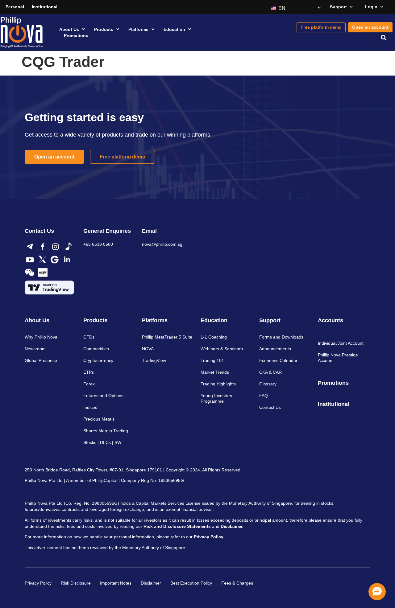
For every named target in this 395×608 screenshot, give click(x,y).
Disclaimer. (232, 526)
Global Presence (41, 360)
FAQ (263, 395)
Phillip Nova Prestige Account (338, 357)
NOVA (148, 348)
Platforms (138, 29)
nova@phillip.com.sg (162, 244)
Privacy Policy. (209, 536)
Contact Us (270, 407)
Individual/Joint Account (341, 343)
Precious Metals (98, 419)
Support (338, 6)
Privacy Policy (38, 583)
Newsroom (35, 348)
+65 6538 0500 (98, 244)
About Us (69, 29)
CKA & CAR (270, 372)
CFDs (88, 337)
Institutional (44, 6)
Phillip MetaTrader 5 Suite (167, 337)
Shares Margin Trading (105, 430)
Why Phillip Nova (41, 337)
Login (371, 6)
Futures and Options (103, 395)
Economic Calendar (278, 360)
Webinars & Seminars (222, 348)
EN (281, 8)
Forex (89, 383)
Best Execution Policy (191, 583)
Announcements (275, 348)
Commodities (96, 348)
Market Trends (215, 372)
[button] (384, 37)
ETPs (88, 372)
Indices (90, 407)
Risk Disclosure (76, 583)
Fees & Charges (237, 583)
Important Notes (115, 583)
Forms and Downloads (281, 337)
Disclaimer (151, 583)
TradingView (154, 360)
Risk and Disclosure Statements (177, 526)
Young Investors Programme (216, 398)
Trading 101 (212, 360)
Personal (15, 6)
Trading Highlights (218, 383)
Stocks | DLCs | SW (102, 442)
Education (174, 29)
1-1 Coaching (214, 337)
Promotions (76, 35)
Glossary (267, 383)
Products (103, 29)
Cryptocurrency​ (98, 360)
